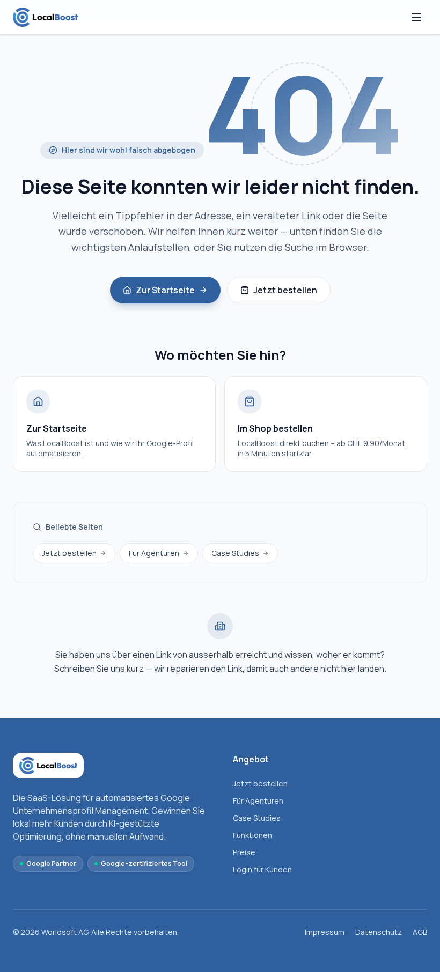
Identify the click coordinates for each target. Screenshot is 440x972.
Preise (244, 852)
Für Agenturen (154, 553)
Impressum (324, 932)
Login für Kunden (262, 869)
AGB (420, 932)
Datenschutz (378, 932)
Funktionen (252, 835)
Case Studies (235, 553)
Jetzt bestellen (285, 290)
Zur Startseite (165, 290)
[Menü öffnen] (416, 17)
